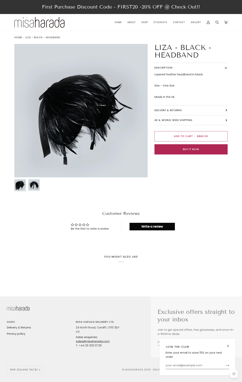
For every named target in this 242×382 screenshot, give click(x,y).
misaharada (134, 369)
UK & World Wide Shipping (173, 120)
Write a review (152, 226)
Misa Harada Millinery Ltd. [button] (95, 322)
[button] (145, 22)
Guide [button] (11, 322)
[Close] (229, 344)
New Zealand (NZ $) (24, 369)
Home (18, 37)
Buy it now (191, 149)
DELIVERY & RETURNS (168, 110)
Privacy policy (16, 334)
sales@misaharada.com (93, 341)
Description (163, 67)
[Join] (224, 366)
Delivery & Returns (19, 327)
